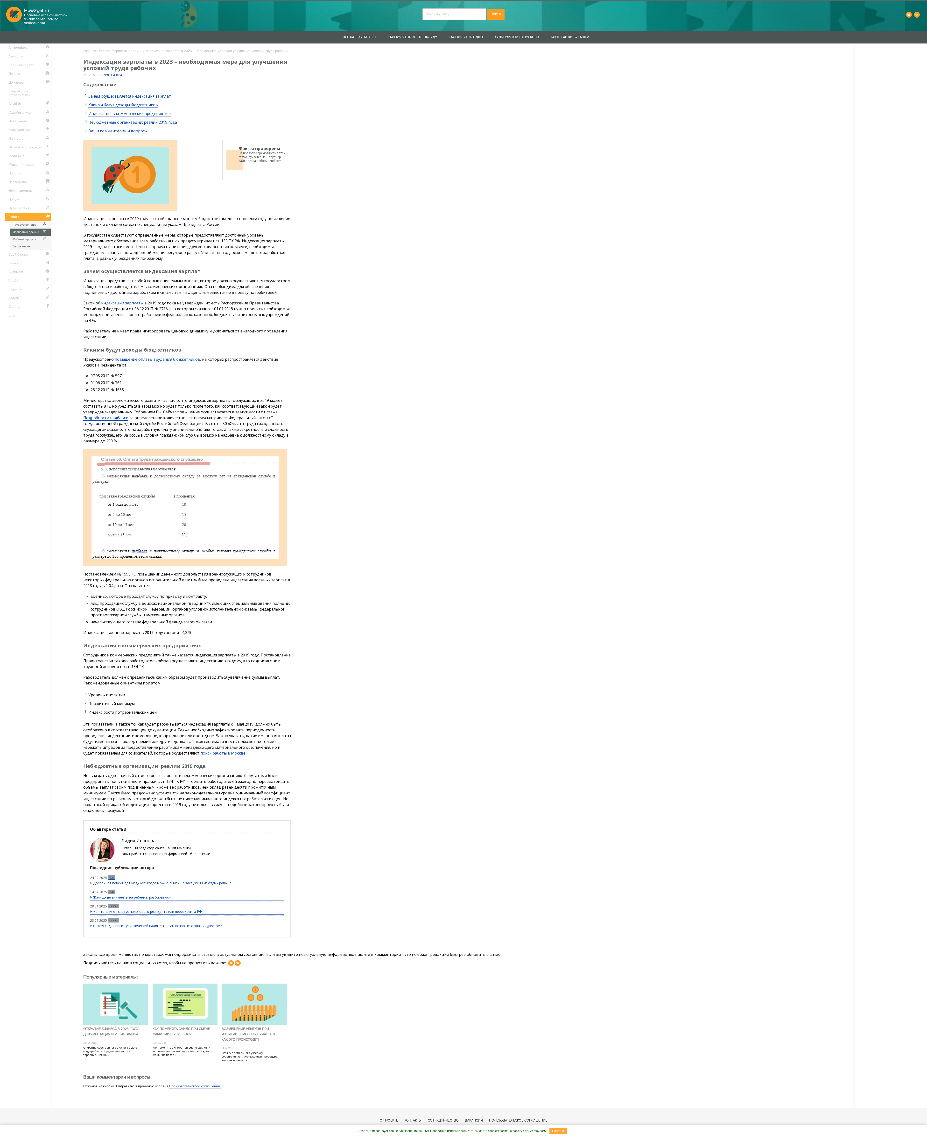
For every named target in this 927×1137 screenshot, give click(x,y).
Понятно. (558, 1131)
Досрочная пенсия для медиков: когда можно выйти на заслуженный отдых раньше (162, 883)
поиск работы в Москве (223, 753)
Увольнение (21, 246)
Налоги (113, 906)
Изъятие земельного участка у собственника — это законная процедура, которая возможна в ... (250, 1056)
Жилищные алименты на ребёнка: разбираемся (132, 897)
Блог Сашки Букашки (570, 37)
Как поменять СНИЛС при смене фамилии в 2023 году (181, 1031)
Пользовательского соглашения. (195, 1086)
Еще (111, 877)
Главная (89, 51)
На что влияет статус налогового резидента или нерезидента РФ (147, 911)
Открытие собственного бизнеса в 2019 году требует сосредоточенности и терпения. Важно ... (110, 1051)
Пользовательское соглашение (518, 1120)
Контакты (412, 1120)
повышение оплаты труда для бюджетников (157, 359)
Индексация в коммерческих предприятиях (129, 113)
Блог (12, 315)
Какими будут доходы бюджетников (123, 105)
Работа (104, 51)
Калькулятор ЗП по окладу (412, 37)
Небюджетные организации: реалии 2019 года (132, 122)
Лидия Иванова (111, 75)
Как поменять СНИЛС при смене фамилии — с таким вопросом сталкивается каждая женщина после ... (181, 1051)
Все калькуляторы (359, 37)
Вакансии (474, 1120)
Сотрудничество (443, 1120)
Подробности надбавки (105, 417)
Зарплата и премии (127, 51)
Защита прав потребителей (19, 93)
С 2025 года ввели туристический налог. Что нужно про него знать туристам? (157, 925)
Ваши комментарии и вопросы (117, 131)
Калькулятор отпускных (516, 37)
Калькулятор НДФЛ (466, 37)
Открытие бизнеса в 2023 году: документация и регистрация (111, 1031)
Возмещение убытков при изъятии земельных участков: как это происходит (249, 1034)
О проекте (389, 1120)
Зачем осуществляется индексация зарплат (129, 96)
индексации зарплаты (122, 303)
